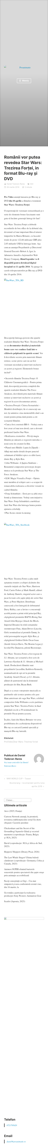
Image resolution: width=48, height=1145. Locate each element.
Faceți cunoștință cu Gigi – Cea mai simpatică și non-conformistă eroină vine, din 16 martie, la (23, 884)
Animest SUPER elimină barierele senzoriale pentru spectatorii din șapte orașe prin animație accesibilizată (24, 872)
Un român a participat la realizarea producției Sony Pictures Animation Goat (22, 894)
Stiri (31, 184)
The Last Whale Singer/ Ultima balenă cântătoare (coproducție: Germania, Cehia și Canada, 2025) (24, 860)
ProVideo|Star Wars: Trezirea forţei (21, 741)
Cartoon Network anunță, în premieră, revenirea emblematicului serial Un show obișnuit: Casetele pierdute (22, 819)
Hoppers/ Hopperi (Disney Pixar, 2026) (21, 851)
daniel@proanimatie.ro (16, 1141)
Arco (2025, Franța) (13, 810)
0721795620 (12, 1125)
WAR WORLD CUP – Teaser (18, 779)
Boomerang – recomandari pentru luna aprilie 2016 (26, 785)
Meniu (25, 80)
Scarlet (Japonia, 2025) (14, 901)
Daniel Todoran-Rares (16, 184)
